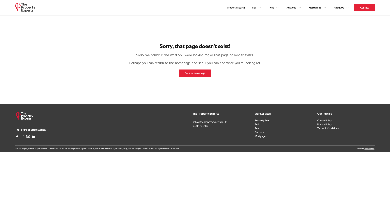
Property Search (236, 7)
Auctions (259, 132)
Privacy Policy (324, 124)
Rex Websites (369, 149)
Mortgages (260, 136)
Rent (257, 128)
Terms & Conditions (328, 128)
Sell (257, 124)
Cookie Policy (324, 120)
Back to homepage (195, 73)
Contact (364, 7)
